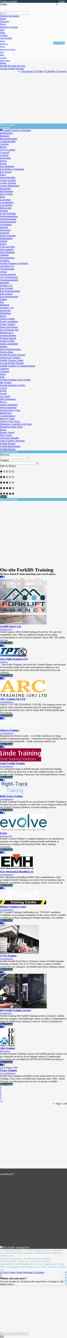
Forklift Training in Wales (12, 385)
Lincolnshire (6, 205)
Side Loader (6, 435)
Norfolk (4, 210)
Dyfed (3, 390)
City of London (7, 149)
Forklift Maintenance (10, 446)
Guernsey (5, 371)
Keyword (4, 454)
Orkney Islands (7, 324)
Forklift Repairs (7, 443)
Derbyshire (5, 158)
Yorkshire (5, 260)
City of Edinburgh (9, 277)
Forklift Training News (19, 1247)
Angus (3, 271)
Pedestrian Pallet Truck (11, 427)
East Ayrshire (6, 288)
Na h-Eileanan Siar (9, 330)
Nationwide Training (10, 357)
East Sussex (6, 172)
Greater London (8, 180)
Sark (2, 377)
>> (1, 1101)
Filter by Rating (7, 466)
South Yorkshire (8, 235)
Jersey (3, 374)
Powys (3, 402)
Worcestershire (7, 257)
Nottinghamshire (8, 221)
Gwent (3, 393)
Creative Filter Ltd (12, 1253)
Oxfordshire (6, 224)
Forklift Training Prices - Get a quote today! (35, 1264)
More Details (6, 643)
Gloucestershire (7, 177)
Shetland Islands (8, 338)
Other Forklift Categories (12, 440)
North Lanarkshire (9, 321)
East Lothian (6, 294)
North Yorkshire (8, 213)
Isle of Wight (6, 194)
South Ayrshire (7, 341)
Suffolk (3, 241)
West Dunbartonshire (10, 349)
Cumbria (4, 155)
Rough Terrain (7, 432)
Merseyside (5, 208)
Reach (3, 429)
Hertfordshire (6, 191)
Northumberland (8, 219)
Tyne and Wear (7, 246)
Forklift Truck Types (10, 410)
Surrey (3, 244)
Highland (4, 305)
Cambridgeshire (8, 141)
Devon (3, 160)
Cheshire (4, 144)
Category (4, 460)
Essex (3, 174)
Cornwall (4, 152)
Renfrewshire (6, 332)
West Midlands (7, 252)
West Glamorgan (8, 407)
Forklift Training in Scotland (14, 263)
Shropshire (5, 230)
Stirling (3, 346)
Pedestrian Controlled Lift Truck (16, 424)
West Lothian (6, 352)
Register (63, 4)
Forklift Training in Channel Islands (17, 366)
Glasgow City (7, 307)
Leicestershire (7, 202)
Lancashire (5, 199)
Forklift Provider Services (12, 66)
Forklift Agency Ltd (29, 1266)
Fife (2, 302)
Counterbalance (7, 415)
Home (3, 63)
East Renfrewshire (9, 296)
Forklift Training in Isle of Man (15, 379)
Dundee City (6, 285)
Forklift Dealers (7, 449)
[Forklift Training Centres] (3, 4)
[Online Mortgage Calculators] (22, 1272)
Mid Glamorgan (8, 399)
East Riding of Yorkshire (12, 169)
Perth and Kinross (9, 327)
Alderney (4, 368)
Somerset (4, 233)
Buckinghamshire (8, 138)
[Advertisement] (33, 104)
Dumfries (4, 282)
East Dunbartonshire (10, 291)
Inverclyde (5, 310)
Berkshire (5, 136)
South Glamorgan (8, 404)
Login (62, 1)
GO (1, 1336)
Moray (3, 316)
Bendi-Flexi (6, 413)
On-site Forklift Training (12, 68)
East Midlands (7, 166)
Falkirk (3, 299)
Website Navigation (9, 16)
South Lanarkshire (9, 343)
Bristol (3, 147)
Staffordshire (6, 238)
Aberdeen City (7, 266)
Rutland (4, 227)
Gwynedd (5, 396)
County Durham (8, 183)
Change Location (8, 1)
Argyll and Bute (8, 274)
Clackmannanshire (9, 280)
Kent (2, 197)
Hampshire (5, 188)
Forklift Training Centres (38, 1250)
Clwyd (3, 388)
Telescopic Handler (9, 438)
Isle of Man (5, 382)
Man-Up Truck (7, 418)
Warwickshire (7, 249)
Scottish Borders (8, 335)
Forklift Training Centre (11, 360)
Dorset (3, 163)
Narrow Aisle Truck (10, 421)
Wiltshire (4, 255)
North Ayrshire (7, 318)
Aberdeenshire (7, 269)
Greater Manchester (9, 185)
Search (3, 496)
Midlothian (5, 313)
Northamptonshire (9, 216)
